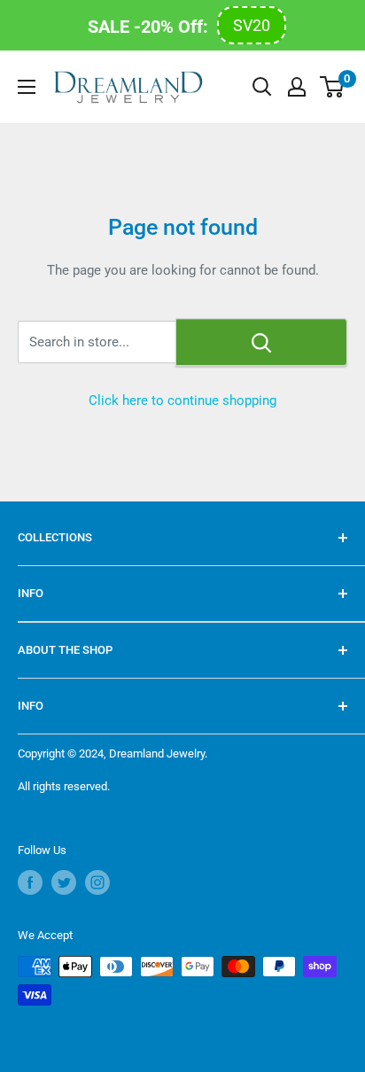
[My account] (297, 87)
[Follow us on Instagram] (97, 882)
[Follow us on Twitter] (63, 882)
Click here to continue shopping (182, 400)
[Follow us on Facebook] (30, 882)
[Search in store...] (261, 342)
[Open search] (262, 87)
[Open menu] (26, 87)
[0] (333, 86)
